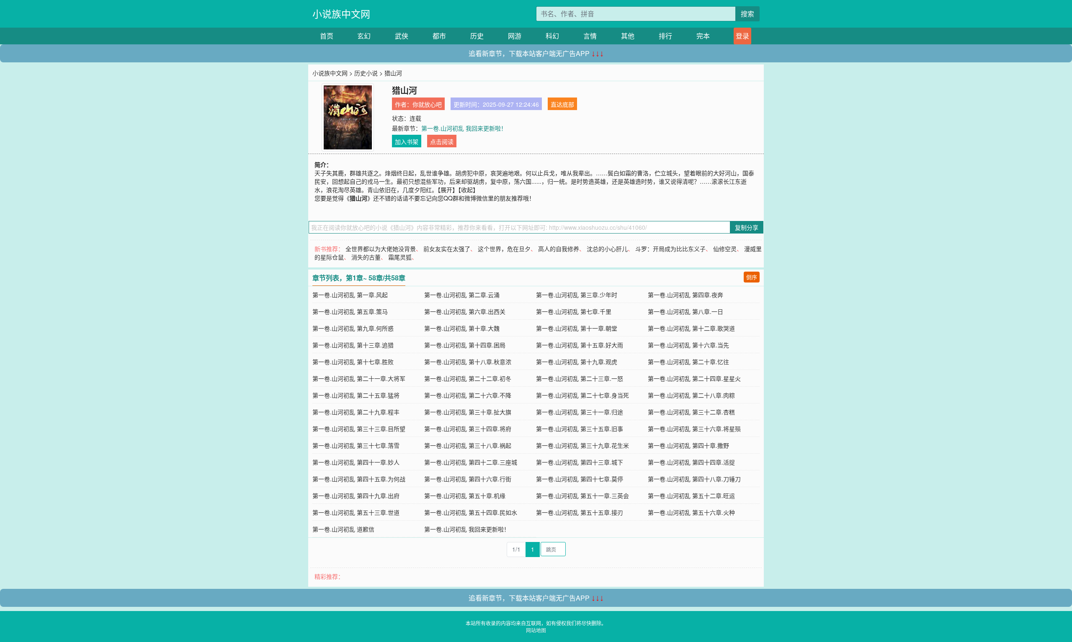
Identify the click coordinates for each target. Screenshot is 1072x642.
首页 (326, 36)
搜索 (747, 13)
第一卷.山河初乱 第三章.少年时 (576, 294)
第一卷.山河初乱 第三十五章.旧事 (579, 428)
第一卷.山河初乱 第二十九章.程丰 (355, 412)
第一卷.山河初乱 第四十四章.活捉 (691, 462)
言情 (590, 36)
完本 (703, 36)
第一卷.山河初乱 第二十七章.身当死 (582, 395)
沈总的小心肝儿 (607, 248)
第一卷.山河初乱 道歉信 (343, 529)
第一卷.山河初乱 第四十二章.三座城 (470, 462)
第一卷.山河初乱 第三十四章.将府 (467, 428)
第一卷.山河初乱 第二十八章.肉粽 (691, 395)
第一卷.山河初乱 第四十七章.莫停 (579, 479)
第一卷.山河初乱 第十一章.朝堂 (576, 328)
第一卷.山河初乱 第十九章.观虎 (576, 361)
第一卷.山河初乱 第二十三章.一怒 (579, 378)
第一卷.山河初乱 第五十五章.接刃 (579, 512)
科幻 (552, 36)
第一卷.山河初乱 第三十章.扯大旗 (467, 412)
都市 (439, 36)
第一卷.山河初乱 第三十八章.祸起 (467, 445)
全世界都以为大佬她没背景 (380, 248)
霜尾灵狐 (400, 257)
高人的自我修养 (558, 248)
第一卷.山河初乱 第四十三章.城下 (579, 462)
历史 (477, 36)
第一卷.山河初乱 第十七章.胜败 (353, 361)
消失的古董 (366, 257)
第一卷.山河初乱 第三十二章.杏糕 (691, 412)
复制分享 (746, 227)
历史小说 (366, 73)
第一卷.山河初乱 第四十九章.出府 (355, 495)
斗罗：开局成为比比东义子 (670, 248)
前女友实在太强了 (446, 248)
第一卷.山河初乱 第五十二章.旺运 (691, 495)
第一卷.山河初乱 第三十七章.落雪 (355, 445)
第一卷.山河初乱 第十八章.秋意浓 (467, 361)
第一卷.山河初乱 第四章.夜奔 (685, 294)
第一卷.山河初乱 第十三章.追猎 (353, 345)
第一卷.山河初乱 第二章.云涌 (462, 294)
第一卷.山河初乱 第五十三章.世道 (355, 512)
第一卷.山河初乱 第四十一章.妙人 (355, 462)
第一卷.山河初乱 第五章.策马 (350, 311)
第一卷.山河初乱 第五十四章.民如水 (470, 512)
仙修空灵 (725, 248)
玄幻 (364, 36)
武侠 (401, 36)
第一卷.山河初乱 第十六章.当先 (688, 345)
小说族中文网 (341, 14)
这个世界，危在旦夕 (504, 248)
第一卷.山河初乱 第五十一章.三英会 (582, 495)
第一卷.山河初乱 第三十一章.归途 (579, 412)
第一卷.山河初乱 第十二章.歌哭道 (691, 328)
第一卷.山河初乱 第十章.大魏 (462, 328)
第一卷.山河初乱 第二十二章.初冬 (467, 378)
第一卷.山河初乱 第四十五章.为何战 (358, 479)
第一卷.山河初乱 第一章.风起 (350, 294)
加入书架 (406, 141)
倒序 (751, 277)
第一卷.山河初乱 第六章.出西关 (464, 311)
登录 (742, 36)
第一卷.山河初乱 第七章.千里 (573, 311)
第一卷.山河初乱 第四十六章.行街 (467, 479)
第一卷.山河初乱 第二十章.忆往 (688, 361)
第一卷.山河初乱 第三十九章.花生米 (582, 445)
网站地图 (536, 630)
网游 (514, 36)
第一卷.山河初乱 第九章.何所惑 (353, 328)
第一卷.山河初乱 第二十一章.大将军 (358, 378)
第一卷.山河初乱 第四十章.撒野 (688, 445)
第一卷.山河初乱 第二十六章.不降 (467, 395)
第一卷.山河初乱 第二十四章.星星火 (694, 378)
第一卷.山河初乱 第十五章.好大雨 (579, 345)
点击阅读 (442, 141)
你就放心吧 (427, 104)
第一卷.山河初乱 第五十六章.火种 (691, 512)
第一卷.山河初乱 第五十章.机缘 (464, 495)
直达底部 (562, 104)
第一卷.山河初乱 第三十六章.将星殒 (694, 428)
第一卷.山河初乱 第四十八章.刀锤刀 (694, 479)
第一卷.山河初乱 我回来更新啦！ (464, 128)
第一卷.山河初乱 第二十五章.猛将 (355, 395)
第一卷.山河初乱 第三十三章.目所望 (358, 428)
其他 (627, 36)
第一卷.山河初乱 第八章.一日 (685, 311)
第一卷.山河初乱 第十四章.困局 (464, 345)
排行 (665, 36)
